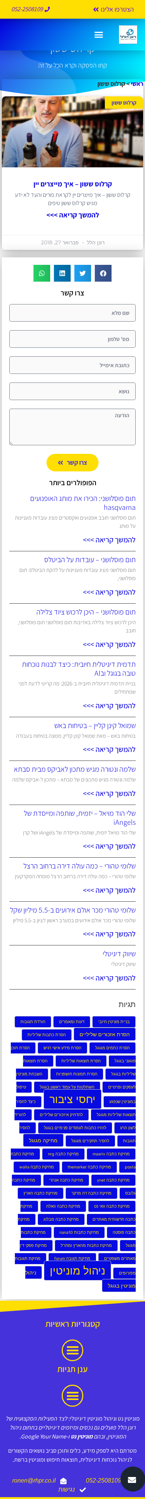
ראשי (137, 84)
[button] (98, 35)
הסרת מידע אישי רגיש (62, 1048)
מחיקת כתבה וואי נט (112, 1206)
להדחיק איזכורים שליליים (61, 1114)
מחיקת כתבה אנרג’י (66, 1180)
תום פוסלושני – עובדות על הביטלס (90, 559)
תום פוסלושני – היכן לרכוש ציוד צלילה (86, 612)
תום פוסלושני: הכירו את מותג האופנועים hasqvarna (83, 502)
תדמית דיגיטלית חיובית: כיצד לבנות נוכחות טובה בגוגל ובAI (79, 668)
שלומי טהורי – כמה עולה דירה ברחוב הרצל (79, 866)
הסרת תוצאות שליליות (81, 1061)
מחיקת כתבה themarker (89, 1167)
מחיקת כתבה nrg (63, 1154)
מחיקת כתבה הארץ (40, 1193)
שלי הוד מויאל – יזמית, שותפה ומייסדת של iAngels (80, 817)
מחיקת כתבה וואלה (63, 1206)
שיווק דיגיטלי (119, 953)
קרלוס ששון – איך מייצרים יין (72, 183)
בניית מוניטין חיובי (114, 1021)
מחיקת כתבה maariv (111, 1154)
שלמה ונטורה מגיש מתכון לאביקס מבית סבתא (75, 769)
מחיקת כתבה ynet (113, 1180)
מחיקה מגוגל (43, 1140)
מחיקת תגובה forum (72, 1258)
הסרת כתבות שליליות (47, 1034)
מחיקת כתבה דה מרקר (91, 1193)
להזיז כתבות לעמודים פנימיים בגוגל (75, 1127)
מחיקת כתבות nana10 (79, 1232)
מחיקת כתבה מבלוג (61, 1219)
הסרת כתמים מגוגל (112, 1048)
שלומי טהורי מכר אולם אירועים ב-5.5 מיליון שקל (73, 910)
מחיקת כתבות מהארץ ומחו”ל (86, 1245)
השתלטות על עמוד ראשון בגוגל (67, 1087)
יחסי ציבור (72, 1099)
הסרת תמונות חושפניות (76, 1074)
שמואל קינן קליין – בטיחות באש (95, 725)
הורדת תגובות (32, 1021)
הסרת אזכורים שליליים (105, 1034)
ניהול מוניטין (77, 1270)
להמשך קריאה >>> (72, 214)
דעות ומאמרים (71, 1021)
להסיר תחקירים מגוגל (90, 1141)
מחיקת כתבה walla (36, 1167)
